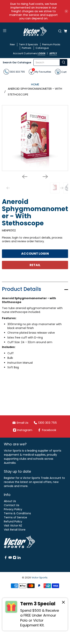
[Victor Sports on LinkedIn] (19, 558)
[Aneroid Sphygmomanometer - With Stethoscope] (35, 138)
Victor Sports (39, 577)
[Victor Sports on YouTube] (10, 558)
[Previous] (25, 177)
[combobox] (46, 62)
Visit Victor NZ (13, 525)
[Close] (63, 602)
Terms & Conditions (17, 513)
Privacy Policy (13, 509)
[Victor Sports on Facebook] (5, 558)
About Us (10, 501)
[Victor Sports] (35, 31)
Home (35, 84)
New (12, 44)
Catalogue (42, 48)
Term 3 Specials (28, 44)
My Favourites (42, 71)
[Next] (45, 177)
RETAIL (35, 265)
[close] (66, 11)
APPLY (53, 53)
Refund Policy (13, 521)
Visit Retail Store (14, 530)
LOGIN (41, 53)
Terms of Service (15, 517)
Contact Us (11, 505)
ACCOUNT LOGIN (35, 253)
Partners (26, 48)
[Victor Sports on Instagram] (14, 558)
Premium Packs (51, 44)
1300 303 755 (17, 71)
